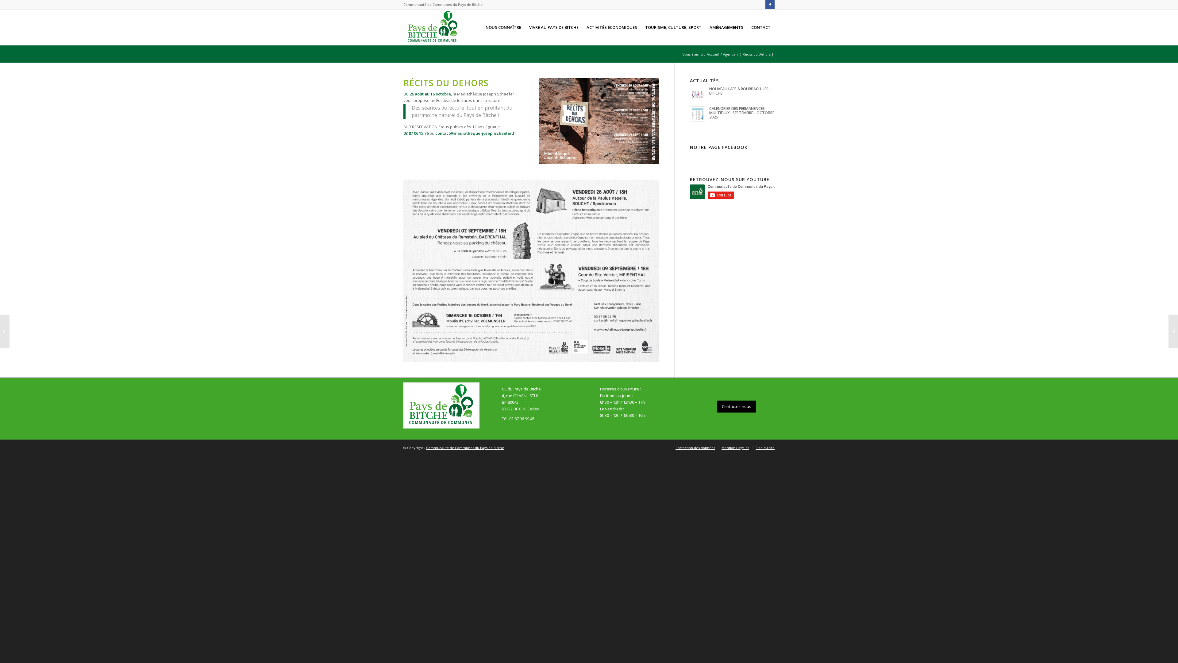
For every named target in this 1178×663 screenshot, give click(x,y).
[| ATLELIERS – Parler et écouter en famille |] (5, 331)
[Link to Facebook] (770, 4)
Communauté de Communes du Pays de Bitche (465, 447)
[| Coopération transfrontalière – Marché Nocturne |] (1173, 331)
